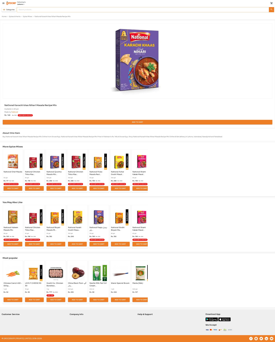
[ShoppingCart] (271, 3)
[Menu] (3, 3)
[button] (9, 10)
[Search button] (271, 9)
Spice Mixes (27, 16)
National (14, 112)
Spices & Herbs (15, 16)
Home (4, 16)
